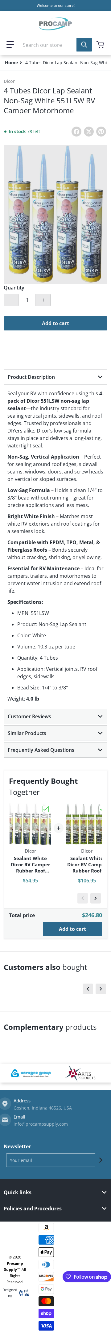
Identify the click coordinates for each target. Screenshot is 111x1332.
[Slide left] (82, 898)
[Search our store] (84, 45)
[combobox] (55, 45)
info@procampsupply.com (41, 1124)
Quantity (14, 287)
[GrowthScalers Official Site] (22, 1293)
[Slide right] (95, 898)
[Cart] (100, 44)
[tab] (55, 377)
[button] (10, 44)
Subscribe (100, 1160)
